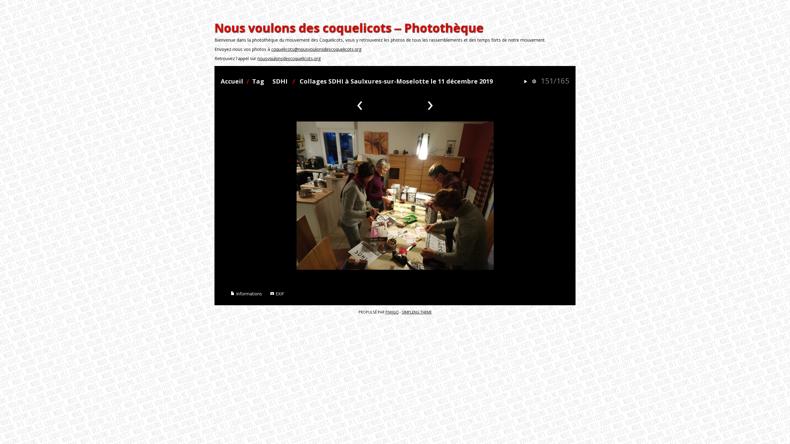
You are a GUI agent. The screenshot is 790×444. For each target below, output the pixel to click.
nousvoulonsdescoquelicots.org (289, 58)
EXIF (279, 294)
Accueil (232, 81)
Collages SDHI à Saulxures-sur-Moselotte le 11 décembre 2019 (396, 81)
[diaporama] (525, 82)
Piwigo (392, 312)
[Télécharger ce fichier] (534, 82)
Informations (248, 294)
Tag (258, 81)
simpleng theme (417, 312)
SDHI (280, 81)
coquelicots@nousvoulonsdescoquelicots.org (316, 49)
